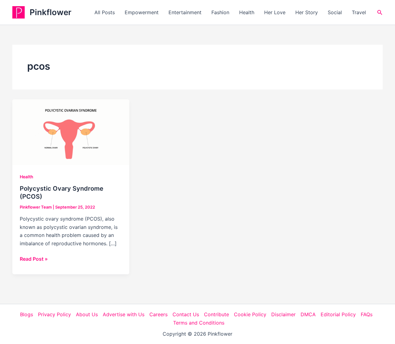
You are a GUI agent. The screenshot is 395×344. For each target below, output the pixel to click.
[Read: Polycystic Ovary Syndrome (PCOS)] (70, 132)
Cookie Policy (250, 314)
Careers (158, 314)
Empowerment (142, 12)
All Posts (104, 12)
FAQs (366, 314)
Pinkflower (50, 12)
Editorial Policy (338, 314)
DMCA (308, 314)
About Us (87, 314)
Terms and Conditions (198, 323)
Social (335, 12)
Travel (359, 12)
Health (246, 12)
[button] (380, 12)
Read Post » (34, 259)
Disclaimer (283, 314)
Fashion (220, 12)
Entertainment (185, 12)
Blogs (26, 314)
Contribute (216, 314)
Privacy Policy (54, 314)
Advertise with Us (123, 314)
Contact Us (186, 314)
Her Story (306, 12)
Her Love (274, 12)
